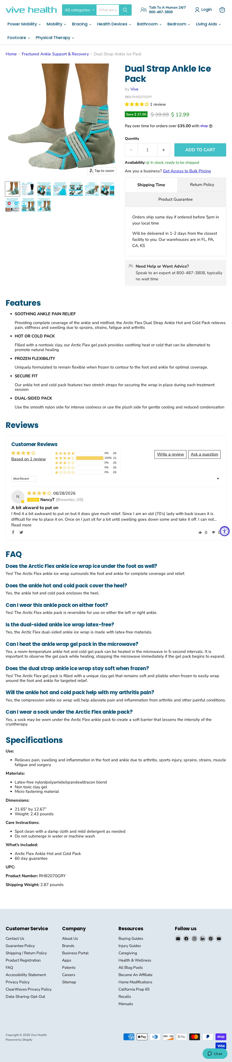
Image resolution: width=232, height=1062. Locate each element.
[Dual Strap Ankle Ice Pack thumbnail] (12, 189)
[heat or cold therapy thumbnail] (12, 205)
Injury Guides (129, 945)
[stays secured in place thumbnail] (76, 189)
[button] (137, 104)
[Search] (125, 10)
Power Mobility (22, 24)
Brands (68, 945)
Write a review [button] (170, 454)
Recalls (124, 996)
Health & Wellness (134, 960)
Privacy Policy (18, 982)
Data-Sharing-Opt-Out (25, 996)
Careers (68, 974)
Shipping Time (151, 185)
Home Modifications (135, 982)
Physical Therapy (53, 37)
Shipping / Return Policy (26, 953)
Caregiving (127, 953)
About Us (70, 938)
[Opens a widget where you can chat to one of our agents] (214, 1054)
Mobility (55, 24)
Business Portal (75, 953)
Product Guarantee (175, 199)
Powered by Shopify (19, 1040)
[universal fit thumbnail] (92, 189)
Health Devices (112, 24)
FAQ (9, 967)
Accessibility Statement (26, 974)
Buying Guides (130, 938)
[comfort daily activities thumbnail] (28, 205)
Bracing (80, 24)
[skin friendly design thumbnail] (107, 189)
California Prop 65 (134, 989)
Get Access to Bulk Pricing (187, 171)
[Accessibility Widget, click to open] (225, 531)
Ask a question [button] (204, 454)
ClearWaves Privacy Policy (29, 989)
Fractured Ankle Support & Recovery (55, 54)
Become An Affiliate (135, 974)
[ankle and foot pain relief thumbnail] (60, 189)
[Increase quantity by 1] (163, 150)
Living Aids (207, 24)
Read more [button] (21, 525)
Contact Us (15, 938)
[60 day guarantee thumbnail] (44, 205)
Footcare (17, 37)
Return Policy (202, 184)
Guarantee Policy (20, 945)
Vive (134, 89)
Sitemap (69, 982)
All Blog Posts (130, 967)
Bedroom (177, 24)
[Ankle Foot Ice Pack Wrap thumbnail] (28, 189)
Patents (68, 967)
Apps (66, 960)
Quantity (132, 139)
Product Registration (23, 960)
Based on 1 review (28, 459)
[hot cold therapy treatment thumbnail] (44, 189)
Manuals (125, 1003)
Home (11, 54)
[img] (39, 493)
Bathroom (148, 24)
